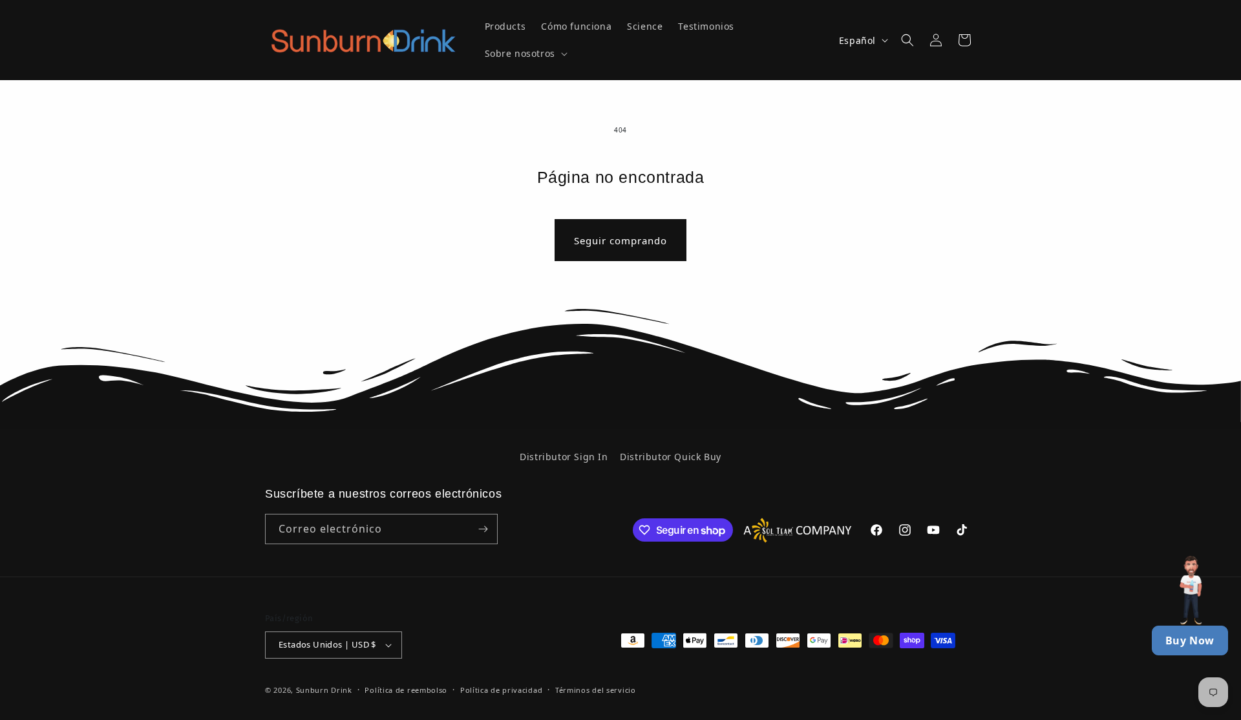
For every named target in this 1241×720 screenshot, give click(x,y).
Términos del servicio (595, 690)
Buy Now (1189, 640)
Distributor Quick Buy (670, 456)
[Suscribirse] (483, 529)
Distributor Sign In (564, 456)
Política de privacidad (501, 690)
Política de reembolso (406, 690)
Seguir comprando (620, 240)
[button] (525, 53)
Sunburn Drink (324, 690)
